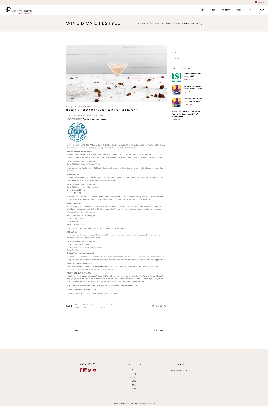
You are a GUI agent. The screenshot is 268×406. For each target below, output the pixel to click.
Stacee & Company (149, 403)
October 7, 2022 (189, 79)
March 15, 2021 (71, 106)
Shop (134, 385)
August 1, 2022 (188, 104)
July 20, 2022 (176, 119)
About (134, 369)
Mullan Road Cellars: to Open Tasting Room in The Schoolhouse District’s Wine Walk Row (186, 113)
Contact (134, 388)
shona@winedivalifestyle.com (180, 370)
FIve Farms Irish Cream (89, 306)
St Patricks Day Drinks (106, 306)
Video (134, 381)
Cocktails (88, 106)
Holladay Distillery (101, 266)
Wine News (134, 377)
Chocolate (148, 23)
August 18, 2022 (189, 92)
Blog (134, 373)
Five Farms (76, 306)
